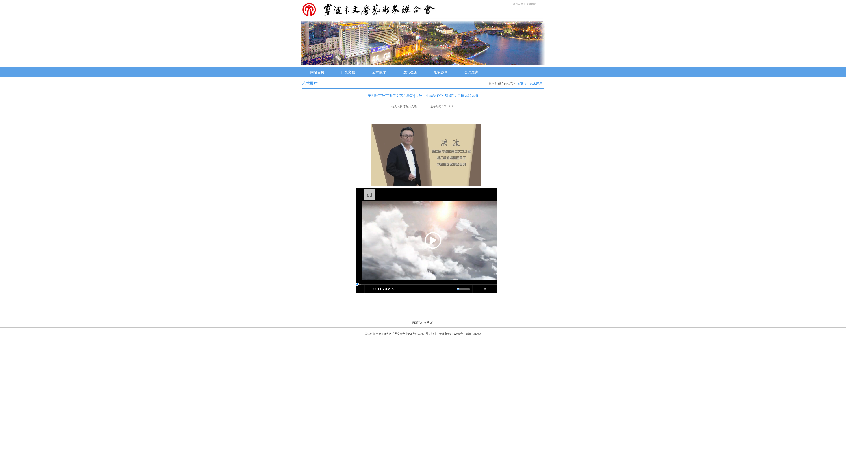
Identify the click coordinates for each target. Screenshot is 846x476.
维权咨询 (441, 72)
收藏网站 (531, 4)
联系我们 (429, 322)
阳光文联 (348, 72)
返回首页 (518, 4)
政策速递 (410, 72)
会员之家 (471, 72)
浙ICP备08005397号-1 (418, 333)
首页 (520, 84)
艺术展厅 (379, 72)
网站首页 (317, 72)
